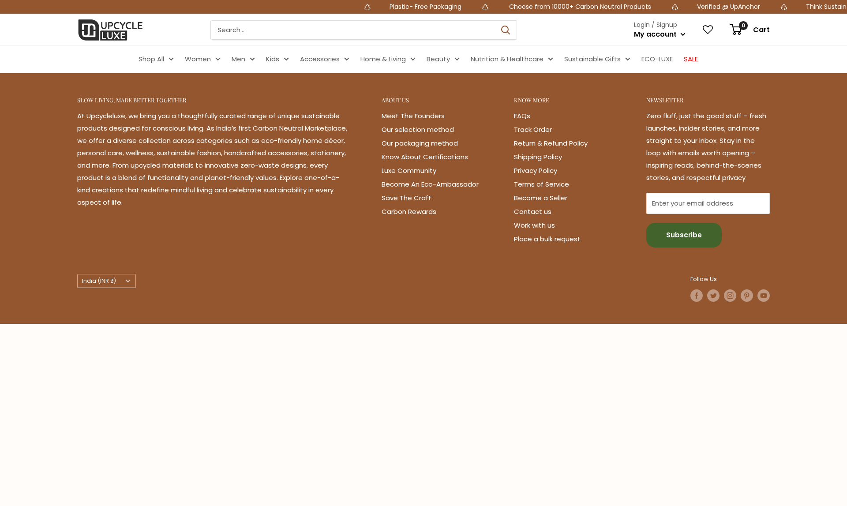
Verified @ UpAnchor (710, 6)
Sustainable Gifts (592, 59)
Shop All (151, 59)
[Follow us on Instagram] (730, 295)
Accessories (320, 59)
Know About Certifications (425, 156)
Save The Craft (406, 197)
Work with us (534, 225)
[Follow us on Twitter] (713, 295)
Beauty (438, 59)
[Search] (506, 30)
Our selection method (418, 129)
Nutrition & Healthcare (507, 59)
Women (198, 59)
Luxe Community (409, 170)
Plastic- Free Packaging (408, 6)
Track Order (533, 129)
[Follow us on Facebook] (696, 295)
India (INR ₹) (99, 281)
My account (656, 34)
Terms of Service (541, 184)
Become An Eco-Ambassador (430, 184)
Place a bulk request (547, 239)
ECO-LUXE (657, 59)
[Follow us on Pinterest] (747, 295)
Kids (272, 59)
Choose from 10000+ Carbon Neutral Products (561, 6)
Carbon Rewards (409, 211)
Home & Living (383, 59)
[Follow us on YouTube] (763, 295)
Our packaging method (420, 143)
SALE (691, 59)
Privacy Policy (535, 170)
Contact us (532, 211)
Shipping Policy (538, 156)
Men (238, 59)
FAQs (522, 115)
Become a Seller (540, 197)
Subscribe (684, 235)
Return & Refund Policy (551, 143)
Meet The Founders (413, 115)
